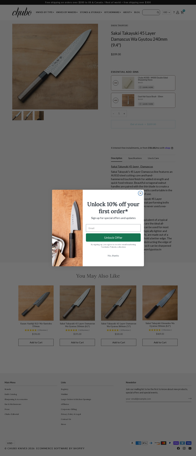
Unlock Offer (113, 237)
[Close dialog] (140, 193)
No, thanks (113, 255)
